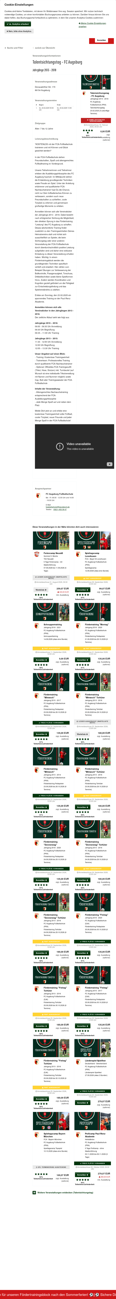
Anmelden (82, 589)
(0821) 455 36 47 (60, 509)
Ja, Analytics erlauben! (18, 24)
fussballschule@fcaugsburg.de (58, 507)
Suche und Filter (15, 48)
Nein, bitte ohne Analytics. (20, 31)
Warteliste (40, 589)
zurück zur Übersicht (45, 47)
